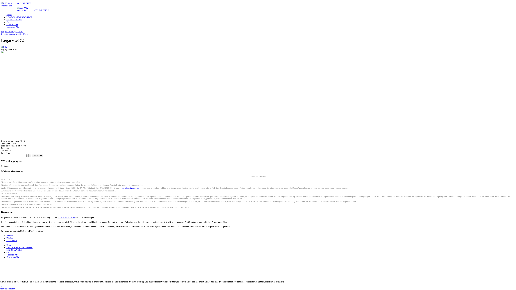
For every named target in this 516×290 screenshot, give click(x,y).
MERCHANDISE (14, 20)
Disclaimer (11, 238)
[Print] (4, 47)
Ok (1, 286)
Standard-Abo (12, 24)
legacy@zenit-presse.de (129, 188)
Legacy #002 (17, 31)
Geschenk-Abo (12, 27)
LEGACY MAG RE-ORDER (19, 17)
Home (9, 15)
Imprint (9, 236)
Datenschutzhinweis (66, 217)
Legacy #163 (6, 31)
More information (7, 289)
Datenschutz (11, 240)
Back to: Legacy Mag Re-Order (14, 34)
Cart (8, 22)
